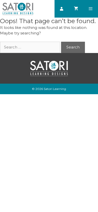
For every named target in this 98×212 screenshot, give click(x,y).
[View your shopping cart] (76, 9)
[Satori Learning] (18, 9)
